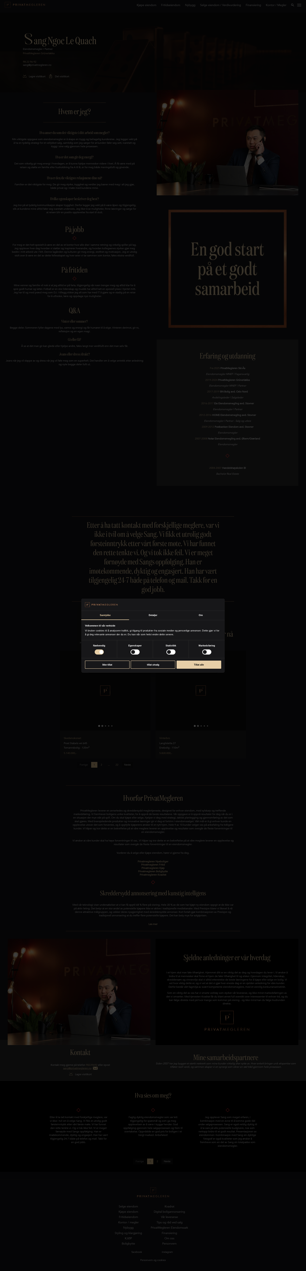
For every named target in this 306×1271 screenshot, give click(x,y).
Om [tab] (201, 615)
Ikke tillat (107, 664)
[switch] (135, 652)
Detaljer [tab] (153, 615)
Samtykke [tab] (105, 615)
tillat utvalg (153, 664)
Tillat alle (199, 664)
